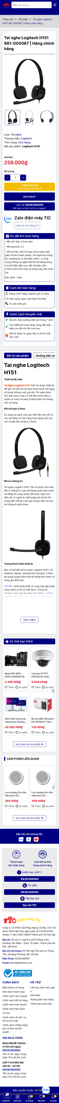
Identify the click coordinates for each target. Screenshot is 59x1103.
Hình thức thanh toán (13, 991)
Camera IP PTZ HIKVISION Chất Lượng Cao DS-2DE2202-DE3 (40, 675)
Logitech (26, 138)
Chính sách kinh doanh (14, 1004)
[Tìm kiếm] (46, 5)
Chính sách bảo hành (13, 1008)
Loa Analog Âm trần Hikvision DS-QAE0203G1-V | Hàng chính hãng (42, 794)
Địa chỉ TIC (29, 905)
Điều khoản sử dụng (13, 987)
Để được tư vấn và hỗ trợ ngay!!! (29, 206)
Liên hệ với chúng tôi (27, 225)
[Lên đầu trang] (7, 1086)
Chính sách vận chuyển (14, 996)
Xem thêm (29, 619)
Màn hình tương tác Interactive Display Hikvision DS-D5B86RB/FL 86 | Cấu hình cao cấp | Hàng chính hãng (15, 720)
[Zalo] (21, 839)
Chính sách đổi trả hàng (15, 1000)
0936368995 (30, 879)
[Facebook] (28, 839)
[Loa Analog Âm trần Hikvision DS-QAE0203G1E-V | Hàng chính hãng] (16, 778)
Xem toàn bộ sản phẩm (28, 744)
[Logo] (6, 5)
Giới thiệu (35, 995)
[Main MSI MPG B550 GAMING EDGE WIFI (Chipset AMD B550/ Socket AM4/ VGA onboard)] (16, 659)
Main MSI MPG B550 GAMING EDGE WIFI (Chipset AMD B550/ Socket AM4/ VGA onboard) (16, 675)
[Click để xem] (29, 82)
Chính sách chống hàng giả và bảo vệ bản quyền (15, 1028)
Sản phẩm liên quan (23, 759)
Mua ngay (29, 196)
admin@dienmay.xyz (21, 962)
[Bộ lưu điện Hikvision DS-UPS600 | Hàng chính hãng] (42, 704)
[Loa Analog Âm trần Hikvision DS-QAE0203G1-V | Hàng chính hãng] (43, 778)
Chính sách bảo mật (41, 1003)
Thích (11, 687)
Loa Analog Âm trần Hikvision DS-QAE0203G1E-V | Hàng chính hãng (15, 794)
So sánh (23, 687)
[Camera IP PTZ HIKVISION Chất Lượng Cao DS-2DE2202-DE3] (42, 659)
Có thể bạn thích (21, 641)
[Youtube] (36, 839)
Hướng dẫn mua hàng (42, 999)
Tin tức (6, 1013)
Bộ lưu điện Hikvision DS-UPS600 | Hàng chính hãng (42, 720)
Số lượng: (9, 171)
